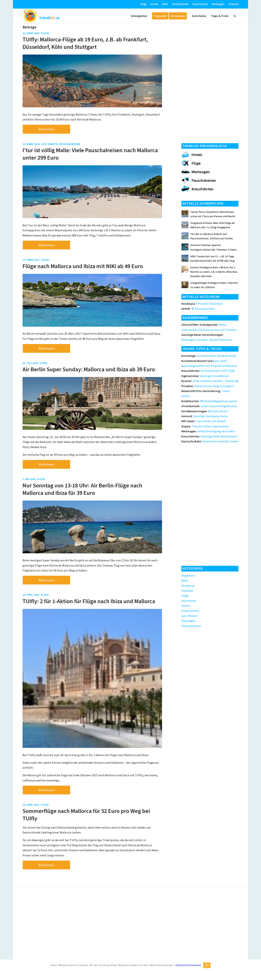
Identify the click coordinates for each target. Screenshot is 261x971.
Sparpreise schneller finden (209, 441)
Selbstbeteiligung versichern (208, 431)
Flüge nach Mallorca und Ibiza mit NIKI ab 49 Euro (83, 266)
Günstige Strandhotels (205, 376)
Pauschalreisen (180, 4)
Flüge (143, 4)
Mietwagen (218, 4)
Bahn (165, 4)
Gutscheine (188, 601)
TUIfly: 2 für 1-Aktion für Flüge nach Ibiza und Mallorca (89, 601)
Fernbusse (188, 586)
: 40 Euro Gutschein (198, 308)
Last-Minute (49, 144)
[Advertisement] (209, 82)
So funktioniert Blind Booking (208, 356)
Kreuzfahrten (200, 4)
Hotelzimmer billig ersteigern (207, 386)
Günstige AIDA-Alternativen (209, 436)
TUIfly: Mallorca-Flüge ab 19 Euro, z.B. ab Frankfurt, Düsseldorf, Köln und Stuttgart (85, 43)
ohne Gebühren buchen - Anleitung (209, 381)
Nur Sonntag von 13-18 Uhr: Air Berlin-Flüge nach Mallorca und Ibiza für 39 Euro (82, 489)
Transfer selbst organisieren (205, 426)
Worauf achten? (205, 411)
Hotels (154, 4)
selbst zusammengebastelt (209, 406)
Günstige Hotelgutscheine (204, 416)
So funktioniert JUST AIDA (208, 371)
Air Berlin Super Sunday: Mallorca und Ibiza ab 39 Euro (89, 369)
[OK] (256, 965)
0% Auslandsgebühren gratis (209, 401)
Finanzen (233, 4)
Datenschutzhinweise (188, 965)
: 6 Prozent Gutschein (202, 303)
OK (207, 965)
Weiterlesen (46, 129)
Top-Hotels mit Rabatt (203, 421)
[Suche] (234, 16)
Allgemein (188, 575)
